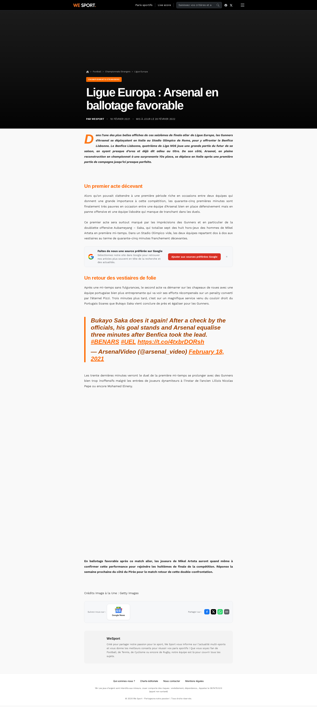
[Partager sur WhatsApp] (220, 612)
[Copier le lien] (226, 612)
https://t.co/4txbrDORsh (171, 341)
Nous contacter (171, 681)
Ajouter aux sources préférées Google (194, 256)
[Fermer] (226, 256)
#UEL (128, 341)
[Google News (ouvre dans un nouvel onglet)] (118, 612)
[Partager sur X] (213, 612)
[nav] (87, 71)
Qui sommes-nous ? (124, 681)
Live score (164, 5)
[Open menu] (242, 5)
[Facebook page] (226, 5)
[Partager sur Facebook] (207, 612)
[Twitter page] (231, 5)
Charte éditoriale (149, 681)
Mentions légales (194, 681)
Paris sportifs (143, 5)
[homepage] (84, 5)
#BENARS (105, 341)
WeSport (113, 638)
